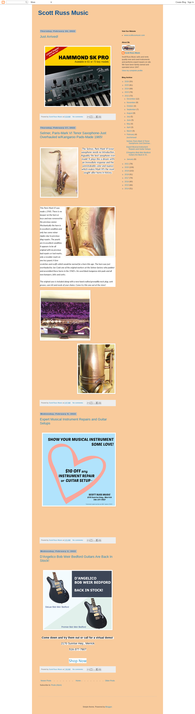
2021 (127, 164)
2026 (127, 81)
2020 (127, 167)
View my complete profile (132, 71)
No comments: (78, 117)
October (130, 106)
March (129, 131)
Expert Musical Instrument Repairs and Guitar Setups (138, 148)
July (129, 117)
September (131, 109)
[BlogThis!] (91, 116)
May (129, 124)
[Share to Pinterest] (99, 116)
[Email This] (88, 116)
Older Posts (110, 681)
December (131, 99)
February (131, 134)
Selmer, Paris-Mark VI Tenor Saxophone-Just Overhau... (138, 142)
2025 (127, 85)
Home (78, 681)
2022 (127, 96)
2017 (127, 178)
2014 (127, 189)
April (129, 127)
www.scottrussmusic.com (134, 35)
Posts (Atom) (56, 685)
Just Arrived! (49, 36)
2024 (127, 89)
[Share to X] (94, 116)
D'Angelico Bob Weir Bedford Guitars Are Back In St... (138, 154)
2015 (127, 185)
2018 (127, 174)
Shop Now (78, 660)
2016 (127, 182)
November (131, 102)
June (129, 120)
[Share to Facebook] (97, 116)
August (130, 113)
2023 (127, 92)
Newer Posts (46, 681)
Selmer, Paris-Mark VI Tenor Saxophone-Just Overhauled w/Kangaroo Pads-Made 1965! (73, 135)
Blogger (108, 707)
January (130, 159)
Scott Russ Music (63, 12)
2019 (127, 171)
